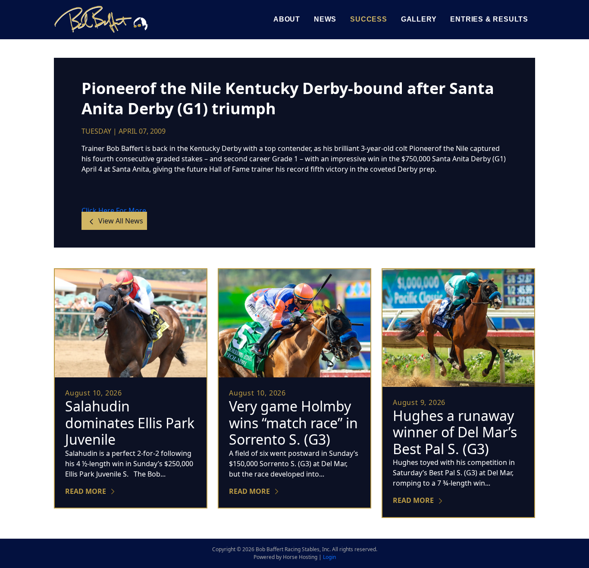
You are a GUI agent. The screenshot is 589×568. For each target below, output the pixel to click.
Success (368, 19)
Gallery (419, 19)
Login (329, 557)
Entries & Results (489, 19)
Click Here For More (113, 210)
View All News (120, 221)
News (325, 19)
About (286, 19)
